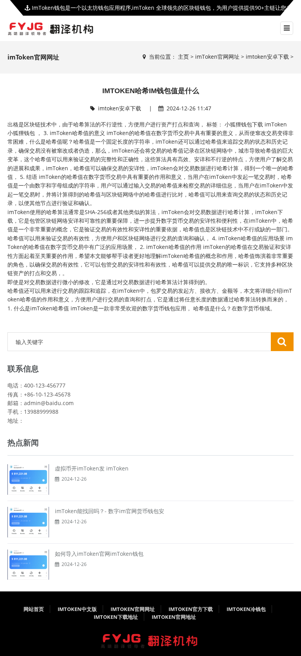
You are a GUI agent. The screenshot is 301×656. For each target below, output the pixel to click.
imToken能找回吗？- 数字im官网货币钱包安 (109, 511)
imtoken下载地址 (116, 616)
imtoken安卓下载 (267, 56)
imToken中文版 (77, 609)
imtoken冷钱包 (246, 609)
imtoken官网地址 (174, 616)
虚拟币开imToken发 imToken (92, 468)
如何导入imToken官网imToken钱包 (99, 553)
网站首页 (34, 609)
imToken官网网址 (217, 56)
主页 (183, 56)
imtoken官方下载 (191, 609)
